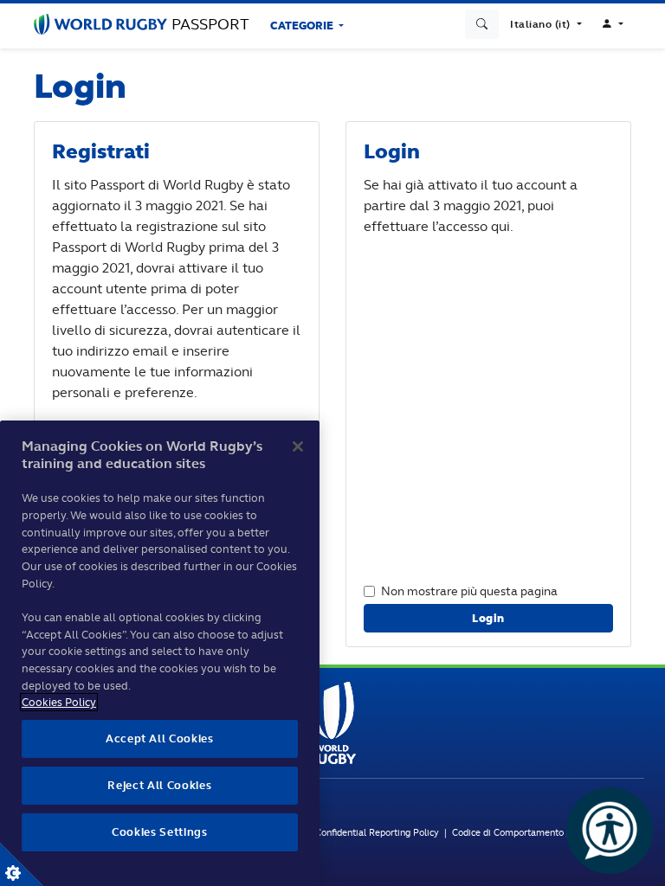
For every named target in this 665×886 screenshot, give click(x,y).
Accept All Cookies (160, 738)
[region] (160, 653)
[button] (545, 24)
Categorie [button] (303, 25)
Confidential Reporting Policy (379, 832)
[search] (482, 24)
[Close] (298, 446)
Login (488, 618)
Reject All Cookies (159, 785)
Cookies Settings (21, 864)
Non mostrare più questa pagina (469, 590)
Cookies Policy (59, 702)
